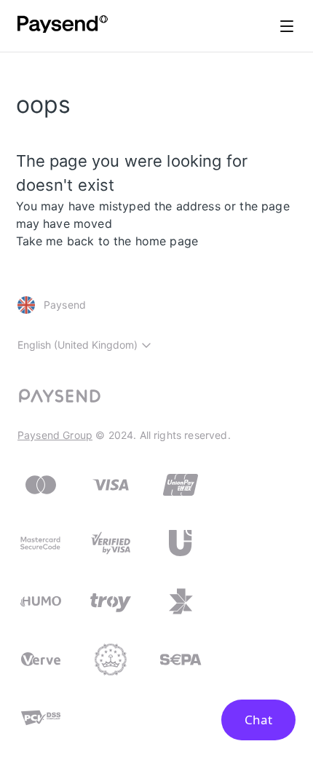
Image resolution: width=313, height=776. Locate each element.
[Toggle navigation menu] (286, 26)
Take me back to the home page (107, 241)
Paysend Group (54, 435)
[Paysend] (62, 26)
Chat (258, 719)
